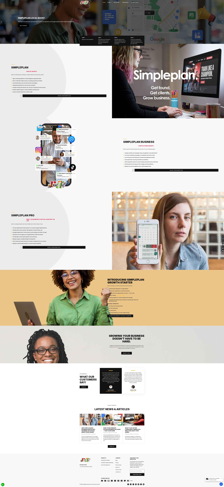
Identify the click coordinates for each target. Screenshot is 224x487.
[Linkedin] (136, 484)
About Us (118, 467)
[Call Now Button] (2, 484)
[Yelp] (141, 484)
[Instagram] (131, 484)
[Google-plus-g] (133, 484)
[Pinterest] (138, 484)
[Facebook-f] (128, 484)
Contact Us (118, 472)
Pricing (117, 462)
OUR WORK (116, 2)
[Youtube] (143, 484)
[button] (1, 22)
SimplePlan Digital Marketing (107, 462)
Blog (116, 460)
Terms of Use (118, 469)
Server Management (105, 465)
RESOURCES (125, 2)
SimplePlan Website (105, 460)
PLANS (109, 2)
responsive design (120, 295)
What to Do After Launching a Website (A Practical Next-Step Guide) (132, 430)
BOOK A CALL (135, 2)
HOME (104, 2)
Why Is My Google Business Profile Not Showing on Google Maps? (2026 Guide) (88, 430)
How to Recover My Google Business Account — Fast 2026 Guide (112, 429)
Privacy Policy (118, 465)
